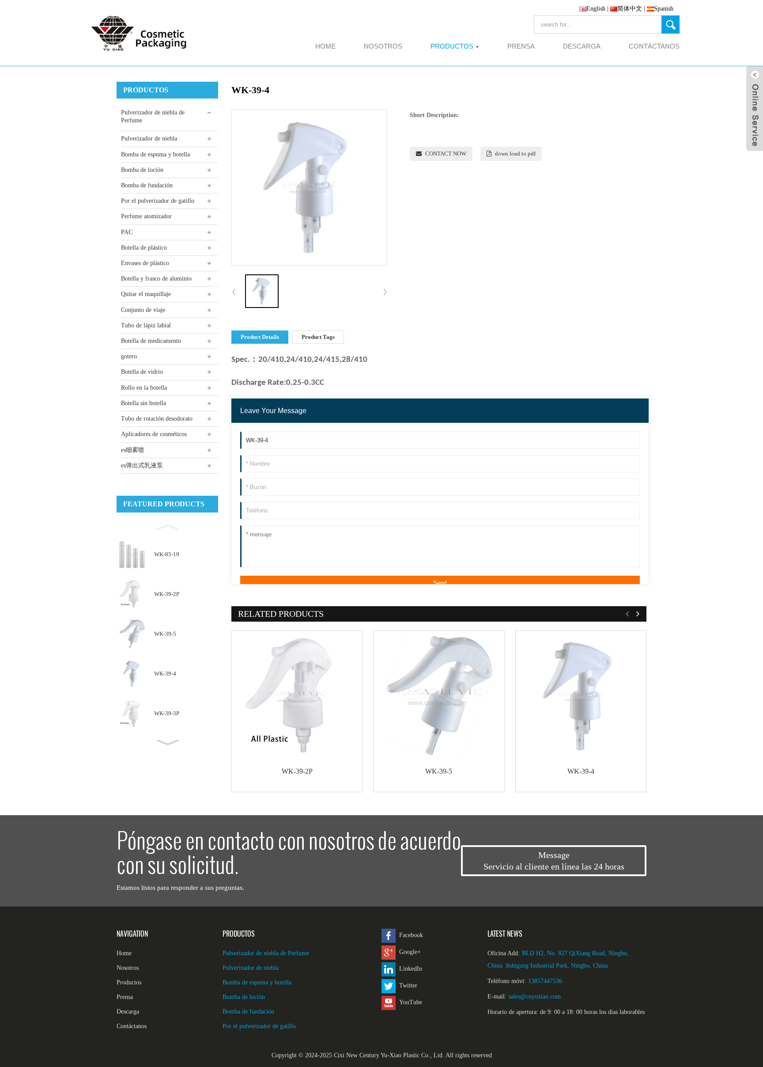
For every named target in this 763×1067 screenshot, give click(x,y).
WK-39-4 (165, 673)
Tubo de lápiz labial (146, 325)
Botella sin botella (143, 403)
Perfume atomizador (146, 216)
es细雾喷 (132, 450)
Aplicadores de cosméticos (154, 434)
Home (124, 953)
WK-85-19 (166, 554)
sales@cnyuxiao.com (535, 996)
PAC (126, 232)
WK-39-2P (166, 594)
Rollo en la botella (144, 387)
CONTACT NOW (445, 153)
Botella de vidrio (142, 371)
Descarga (128, 1011)
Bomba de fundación (147, 185)
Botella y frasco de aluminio (156, 278)
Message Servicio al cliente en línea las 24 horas (553, 860)
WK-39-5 (165, 633)
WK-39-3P (166, 713)
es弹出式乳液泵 (142, 465)
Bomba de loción (142, 170)
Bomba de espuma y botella (155, 154)
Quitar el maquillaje (146, 294)
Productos (129, 982)
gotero (129, 356)
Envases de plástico (145, 263)
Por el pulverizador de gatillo (157, 200)
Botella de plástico (144, 247)
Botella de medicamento (151, 341)
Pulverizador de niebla (149, 138)
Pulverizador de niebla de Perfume (153, 116)
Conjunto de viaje (143, 310)
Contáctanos (132, 1026)
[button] (167, 526)
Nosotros (128, 967)
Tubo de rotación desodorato (157, 418)
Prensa (125, 997)
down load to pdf (515, 153)
